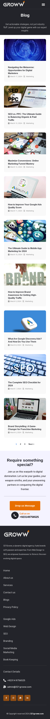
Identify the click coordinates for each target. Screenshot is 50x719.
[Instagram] (13, 698)
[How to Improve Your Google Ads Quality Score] (25, 187)
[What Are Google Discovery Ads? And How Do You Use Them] (25, 321)
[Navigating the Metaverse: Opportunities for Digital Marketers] (25, 50)
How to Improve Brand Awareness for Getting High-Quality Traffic (22, 295)
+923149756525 (29, 516)
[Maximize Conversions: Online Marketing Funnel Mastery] (25, 143)
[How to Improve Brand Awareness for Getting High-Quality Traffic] (25, 275)
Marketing (30, 76)
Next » (31, 444)
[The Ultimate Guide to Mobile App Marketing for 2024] (25, 231)
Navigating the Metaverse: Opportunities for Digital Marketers (21, 70)
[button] (43, 4)
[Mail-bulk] (20, 698)
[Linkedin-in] (27, 698)
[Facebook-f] (6, 698)
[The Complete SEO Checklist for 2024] (25, 365)
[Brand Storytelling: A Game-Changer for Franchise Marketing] (25, 409)
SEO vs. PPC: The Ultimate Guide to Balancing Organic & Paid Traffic (24, 117)
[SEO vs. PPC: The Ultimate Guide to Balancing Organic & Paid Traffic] (25, 97)
